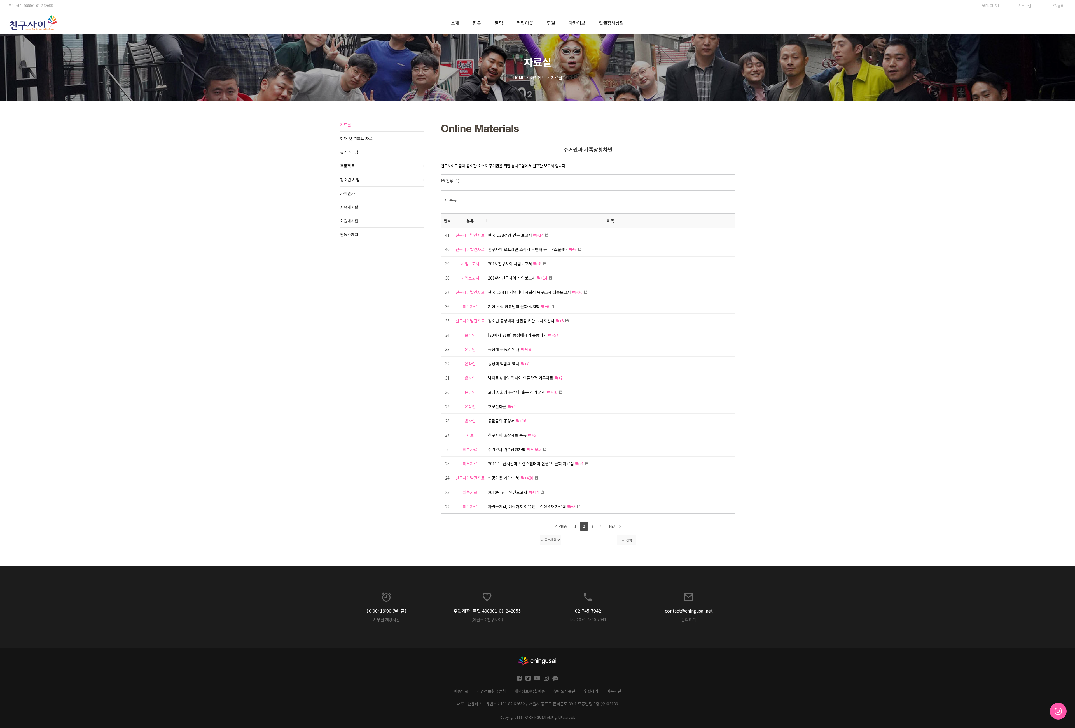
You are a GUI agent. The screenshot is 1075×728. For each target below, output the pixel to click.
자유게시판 (349, 207)
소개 (455, 22)
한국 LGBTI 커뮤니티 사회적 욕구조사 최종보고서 (529, 292)
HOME (518, 77)
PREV (562, 526)
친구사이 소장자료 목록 (507, 435)
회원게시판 (349, 221)
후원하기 (591, 691)
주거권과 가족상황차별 (588, 149)
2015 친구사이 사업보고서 (510, 263)
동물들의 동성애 (501, 421)
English (992, 5)
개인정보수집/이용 (529, 691)
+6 (574, 249)
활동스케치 (349, 234)
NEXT (613, 526)
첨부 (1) (452, 180)
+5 (561, 321)
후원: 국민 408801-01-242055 (30, 5)
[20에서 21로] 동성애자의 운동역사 (517, 335)
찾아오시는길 (564, 691)
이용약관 (461, 691)
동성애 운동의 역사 (503, 349)
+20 (579, 292)
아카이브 (577, 22)
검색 (1060, 5)
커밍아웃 (525, 22)
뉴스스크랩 (349, 152)
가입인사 (347, 193)
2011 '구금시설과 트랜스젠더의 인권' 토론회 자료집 (531, 463)
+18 (527, 349)
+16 (523, 421)
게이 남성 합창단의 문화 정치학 (514, 306)
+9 (513, 406)
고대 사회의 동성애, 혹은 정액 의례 (517, 392)
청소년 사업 (382, 179)
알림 (499, 22)
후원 (551, 22)
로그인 (1026, 5)
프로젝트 (382, 166)
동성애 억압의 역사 (503, 363)
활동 (477, 22)
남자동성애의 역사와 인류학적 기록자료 (520, 378)
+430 (528, 478)
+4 (581, 463)
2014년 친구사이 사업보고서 (512, 278)
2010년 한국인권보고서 (507, 492)
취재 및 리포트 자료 (356, 138)
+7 (526, 363)
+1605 (536, 449)
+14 (540, 235)
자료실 (556, 77)
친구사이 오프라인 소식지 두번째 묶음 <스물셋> (527, 249)
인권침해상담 (611, 22)
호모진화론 (497, 406)
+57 (555, 335)
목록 (452, 200)
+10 (554, 392)
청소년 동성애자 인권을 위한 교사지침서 (521, 321)
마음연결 (614, 691)
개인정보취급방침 (491, 691)
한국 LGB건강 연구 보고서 (510, 235)
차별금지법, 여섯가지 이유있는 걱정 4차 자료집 (527, 506)
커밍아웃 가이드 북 (503, 478)
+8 (539, 263)
